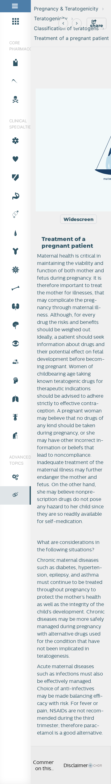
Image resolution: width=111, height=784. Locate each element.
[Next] (77, 23)
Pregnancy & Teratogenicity (66, 9)
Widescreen (78, 219)
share (96, 25)
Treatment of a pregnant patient (71, 38)
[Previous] (63, 23)
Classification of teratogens (66, 28)
